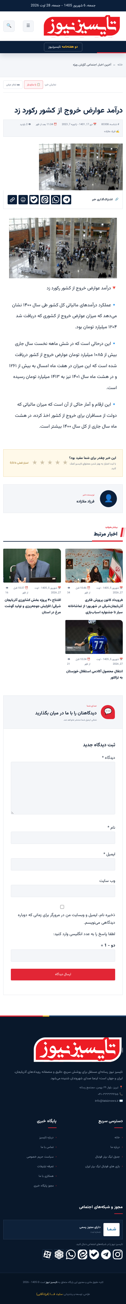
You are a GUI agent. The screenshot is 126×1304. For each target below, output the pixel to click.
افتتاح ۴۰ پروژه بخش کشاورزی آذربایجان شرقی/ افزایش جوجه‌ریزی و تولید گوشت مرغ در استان (33, 606)
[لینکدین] (82, 1254)
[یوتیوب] (94, 1254)
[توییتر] (59, 1254)
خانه (120, 65)
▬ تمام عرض (13, 85)
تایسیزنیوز (63, 46)
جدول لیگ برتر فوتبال (107, 1157)
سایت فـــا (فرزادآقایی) (49, 1294)
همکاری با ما (46, 1176)
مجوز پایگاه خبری (44, 1186)
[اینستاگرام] (118, 1254)
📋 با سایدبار (33, 85)
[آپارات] (47, 1254)
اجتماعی (92, 65)
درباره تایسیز (46, 1137)
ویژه (75, 65)
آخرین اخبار (104, 65)
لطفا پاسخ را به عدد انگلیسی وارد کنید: (84, 934)
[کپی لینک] (12, 199)
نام (111, 828)
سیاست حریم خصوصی (40, 1157)
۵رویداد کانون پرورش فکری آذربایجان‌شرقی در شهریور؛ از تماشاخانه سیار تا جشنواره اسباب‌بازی (95, 606)
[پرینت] (23, 199)
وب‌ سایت (107, 881)
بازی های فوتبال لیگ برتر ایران (102, 1166)
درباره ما (115, 1147)
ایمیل (109, 854)
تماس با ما (47, 1147)
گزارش (82, 65)
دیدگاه (108, 758)
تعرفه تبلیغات (45, 1166)
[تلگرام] (106, 1254)
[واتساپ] (71, 1254)
